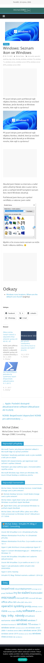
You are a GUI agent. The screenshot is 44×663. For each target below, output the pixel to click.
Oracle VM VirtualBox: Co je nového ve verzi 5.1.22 (20, 562)
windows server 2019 (9, 633)
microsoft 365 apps (35, 598)
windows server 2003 (22, 628)
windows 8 (4, 624)
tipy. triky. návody (14, 59)
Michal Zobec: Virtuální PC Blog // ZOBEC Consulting (20, 525)
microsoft (31, 56)
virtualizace (30, 616)
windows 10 (31, 59)
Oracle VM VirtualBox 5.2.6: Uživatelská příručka (19, 532)
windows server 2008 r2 (15, 631)
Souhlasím (22, 660)
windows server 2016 (23, 62)
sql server (38, 611)
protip (28, 606)
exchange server (37, 589)
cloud (17, 588)
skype (14, 611)
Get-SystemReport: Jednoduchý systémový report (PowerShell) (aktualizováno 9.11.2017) (10, 377)
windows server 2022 (13, 65)
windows (23, 59)
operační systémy (12, 606)
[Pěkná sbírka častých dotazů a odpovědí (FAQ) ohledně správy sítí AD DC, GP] (12, 345)
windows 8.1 (13, 624)
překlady (34, 607)
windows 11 (36, 624)
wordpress (19, 637)
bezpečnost (7, 588)
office (4, 601)
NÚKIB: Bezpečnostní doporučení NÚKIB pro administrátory (21, 417)
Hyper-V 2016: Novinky (9, 572)
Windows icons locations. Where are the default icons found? (21, 295)
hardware (9, 593)
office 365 (12, 602)
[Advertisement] (20, 82)
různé (4, 611)
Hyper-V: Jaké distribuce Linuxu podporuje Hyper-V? (20, 547)
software (28, 611)
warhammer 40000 (8, 620)
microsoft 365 (22, 598)
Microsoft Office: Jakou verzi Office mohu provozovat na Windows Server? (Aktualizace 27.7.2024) (20, 513)
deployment (25, 588)
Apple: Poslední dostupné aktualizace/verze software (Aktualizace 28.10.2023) (20, 406)
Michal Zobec (20, 56)
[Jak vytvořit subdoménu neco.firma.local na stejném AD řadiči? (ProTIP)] (28, 335)
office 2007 (20, 602)
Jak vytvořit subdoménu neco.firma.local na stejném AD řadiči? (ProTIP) (28, 345)
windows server (10, 62)
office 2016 (28, 602)
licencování (36, 592)
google (3, 593)
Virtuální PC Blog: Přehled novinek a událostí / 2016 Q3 (22, 575)
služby (19, 611)
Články (6, 44)
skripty (10, 611)
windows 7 (32, 620)
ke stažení (24, 592)
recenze (40, 606)
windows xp (10, 637)
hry (15, 592)
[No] (41, 655)
